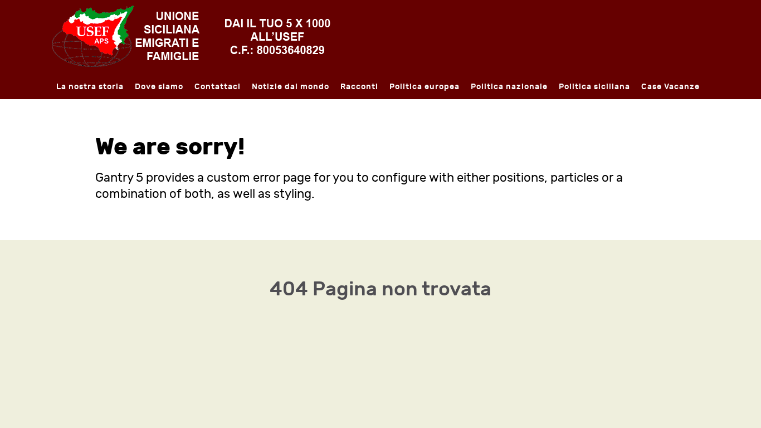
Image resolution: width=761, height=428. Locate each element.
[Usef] (191, 35)
